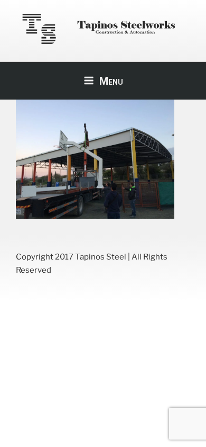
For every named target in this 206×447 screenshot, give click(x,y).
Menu (111, 81)
